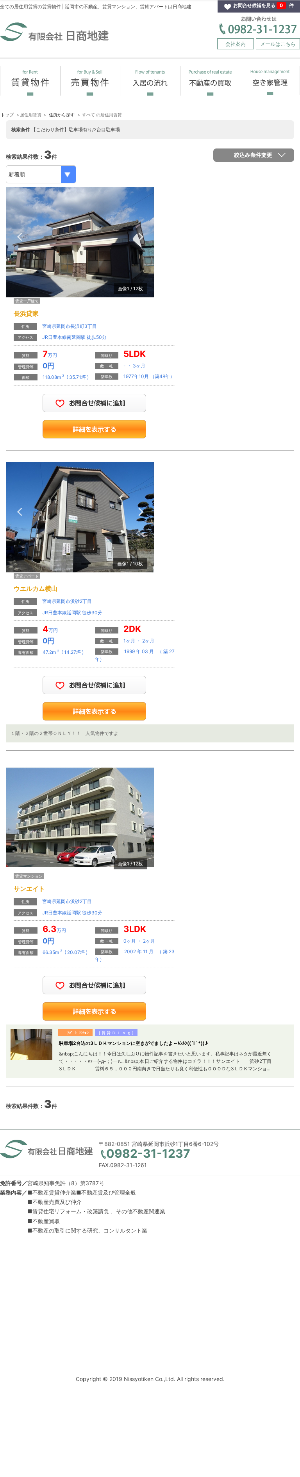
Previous (19, 236)
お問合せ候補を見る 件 (263, 5)
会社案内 (235, 44)
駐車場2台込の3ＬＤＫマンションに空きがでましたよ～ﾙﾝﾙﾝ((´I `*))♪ (133, 1043)
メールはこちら (278, 44)
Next (140, 236)
